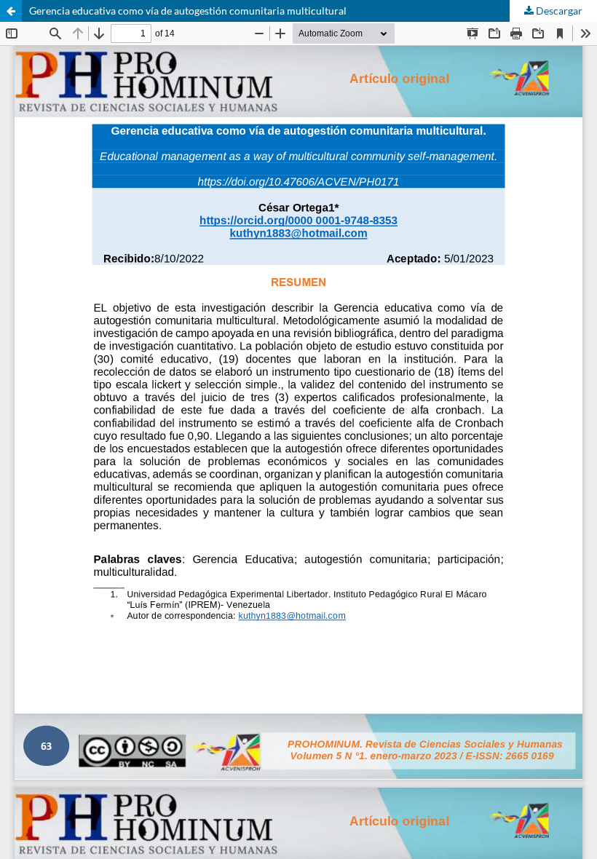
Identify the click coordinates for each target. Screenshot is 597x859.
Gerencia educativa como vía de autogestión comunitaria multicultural (188, 10)
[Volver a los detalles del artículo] (11, 11)
